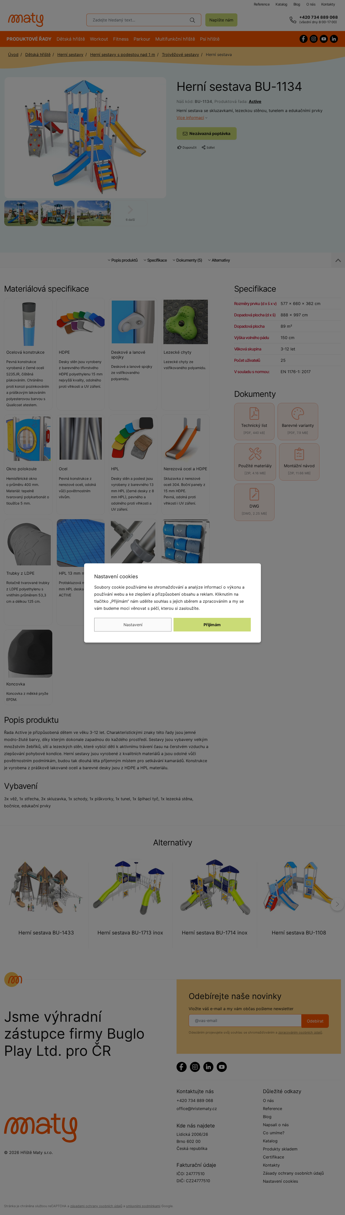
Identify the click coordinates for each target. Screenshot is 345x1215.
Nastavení (133, 624)
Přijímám (212, 624)
